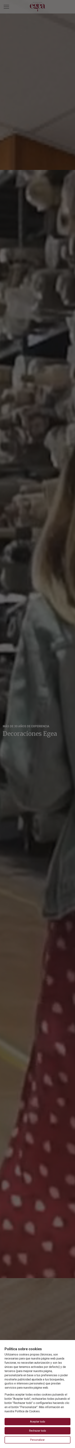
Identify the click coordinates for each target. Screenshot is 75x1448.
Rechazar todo (37, 1430)
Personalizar (37, 1439)
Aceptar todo (37, 1421)
